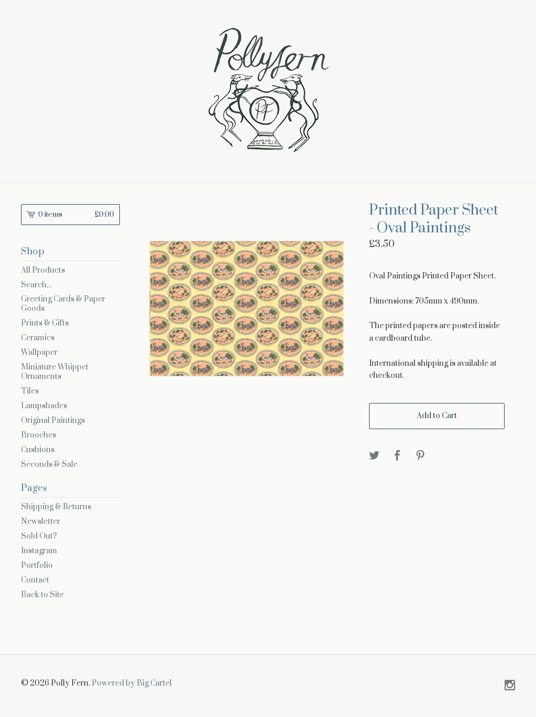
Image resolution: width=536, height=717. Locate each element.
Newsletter (40, 521)
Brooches (38, 435)
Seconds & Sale (49, 464)
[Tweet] (374, 456)
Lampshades (44, 406)
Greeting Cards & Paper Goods (63, 303)
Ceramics (37, 338)
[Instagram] (510, 686)
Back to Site (42, 595)
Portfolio (37, 565)
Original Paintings (53, 420)
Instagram (39, 551)
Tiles (30, 391)
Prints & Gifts (45, 323)
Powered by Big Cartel (132, 683)
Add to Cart (437, 416)
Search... (36, 285)
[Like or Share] (397, 456)
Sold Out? (39, 536)
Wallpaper (39, 352)
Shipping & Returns (56, 507)
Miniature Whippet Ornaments (54, 372)
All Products (43, 270)
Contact (35, 580)
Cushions (37, 450)
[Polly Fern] (268, 90)
